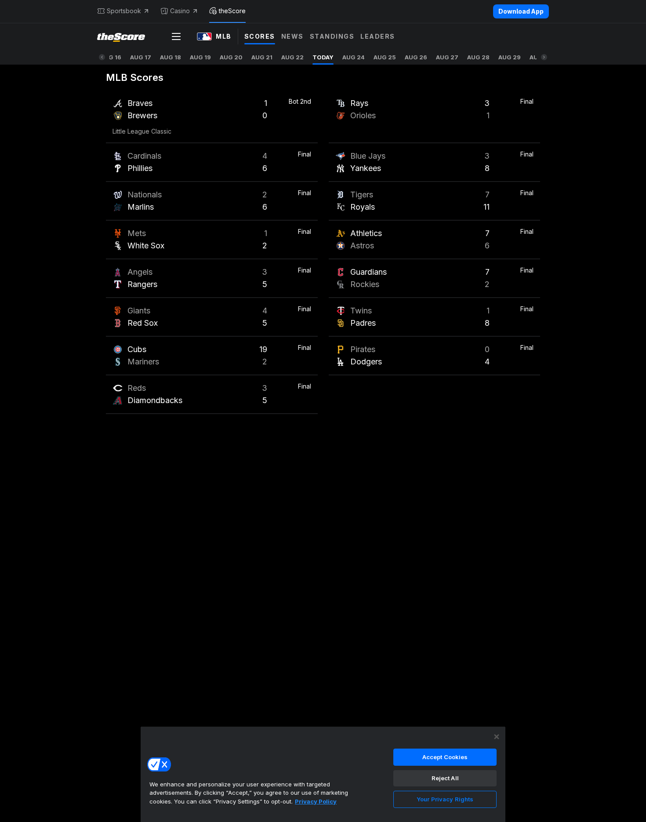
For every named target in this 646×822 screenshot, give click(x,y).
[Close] (496, 736)
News (292, 36)
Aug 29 (509, 57)
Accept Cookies (445, 756)
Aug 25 (385, 57)
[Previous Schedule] (102, 57)
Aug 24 (353, 57)
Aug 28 (478, 57)
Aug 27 (447, 57)
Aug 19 (200, 57)
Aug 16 (110, 57)
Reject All (445, 778)
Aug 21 (261, 57)
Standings (332, 36)
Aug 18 (170, 57)
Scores (259, 36)
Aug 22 (292, 57)
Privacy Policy (316, 801)
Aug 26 (416, 57)
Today (323, 57)
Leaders (377, 36)
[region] (323, 774)
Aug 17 (140, 57)
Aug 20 (231, 57)
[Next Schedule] (544, 57)
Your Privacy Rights (445, 799)
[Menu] (176, 36)
